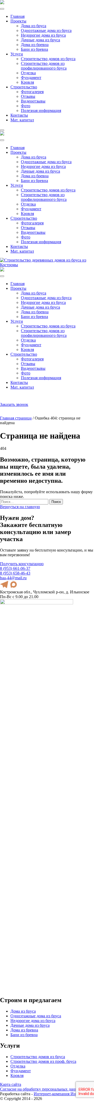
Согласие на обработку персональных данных (41, 1089)
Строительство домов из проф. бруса (43, 1061)
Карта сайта (10, 1084)
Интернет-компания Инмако (59, 1094)
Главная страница (16, 418)
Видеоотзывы (33, 101)
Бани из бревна (34, 49)
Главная (17, 16)
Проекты (18, 21)
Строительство (23, 87)
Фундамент (31, 77)
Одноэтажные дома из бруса (46, 30)
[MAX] (14, 398)
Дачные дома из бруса (40, 40)
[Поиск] (2, 398)
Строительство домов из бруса (48, 58)
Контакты (19, 115)
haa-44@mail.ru (30, 400)
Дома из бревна (35, 44)
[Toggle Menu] (2, 9)
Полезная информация (41, 110)
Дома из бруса (33, 26)
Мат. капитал (22, 120)
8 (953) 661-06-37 (31, 396)
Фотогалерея (32, 91)
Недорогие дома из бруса (43, 35)
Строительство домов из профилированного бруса (44, 65)
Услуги (16, 54)
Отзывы (28, 96)
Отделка (28, 73)
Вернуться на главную (20, 506)
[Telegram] (8, 398)
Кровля (27, 82)
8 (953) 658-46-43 (15, 573)
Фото (25, 106)
